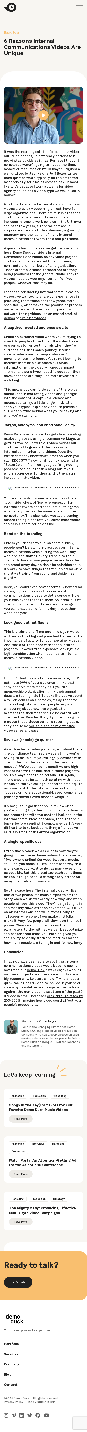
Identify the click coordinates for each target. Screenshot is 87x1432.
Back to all (12, 32)
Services (11, 1354)
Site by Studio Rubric (41, 1402)
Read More (21, 1119)
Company (11, 1364)
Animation (18, 1096)
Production (39, 1096)
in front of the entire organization (43, 832)
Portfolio (11, 1344)
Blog (8, 1374)
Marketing (58, 1144)
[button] (18, 1282)
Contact (11, 1385)
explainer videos (33, 318)
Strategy (59, 1199)
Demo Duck (35, 970)
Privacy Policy (13, 1402)
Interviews (38, 1144)
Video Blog (60, 1096)
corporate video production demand (33, 230)
